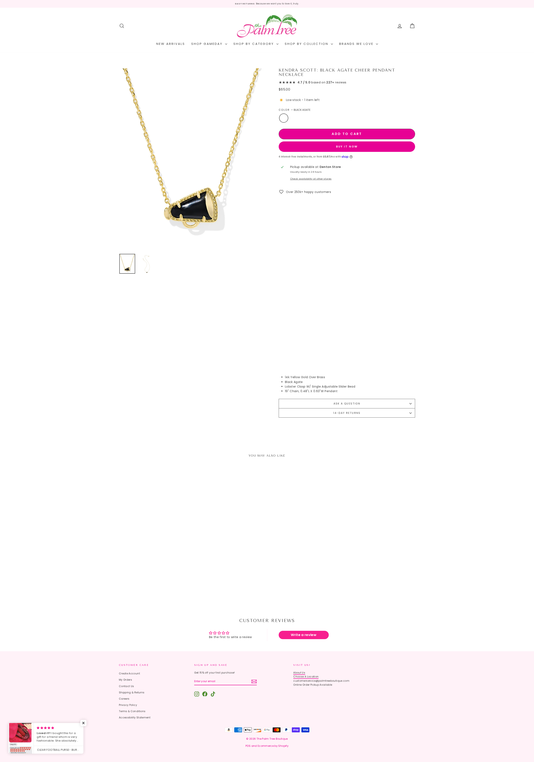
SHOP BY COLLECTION (307, 44)
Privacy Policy (128, 705)
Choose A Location (306, 676)
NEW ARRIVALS (170, 44)
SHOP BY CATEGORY (254, 44)
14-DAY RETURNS (347, 413)
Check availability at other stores (311, 178)
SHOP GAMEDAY (207, 44)
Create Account (129, 673)
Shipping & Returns (131, 692)
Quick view (154, 569)
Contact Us (126, 686)
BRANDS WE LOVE (357, 44)
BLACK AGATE (284, 118)
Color (294, 110)
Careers (124, 698)
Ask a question (347, 403)
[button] (83, 723)
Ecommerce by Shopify (273, 746)
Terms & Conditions (132, 711)
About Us (299, 672)
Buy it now (347, 147)
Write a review (303, 634)
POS (248, 746)
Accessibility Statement (134, 717)
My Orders (125, 679)
